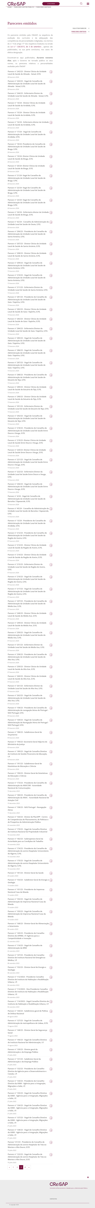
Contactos (53, 1199)
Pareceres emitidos (78, 32)
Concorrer (51, 4)
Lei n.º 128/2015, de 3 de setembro (26, 46)
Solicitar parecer (79, 28)
